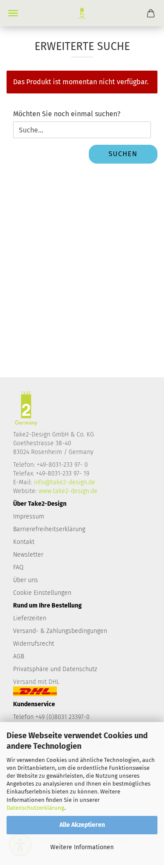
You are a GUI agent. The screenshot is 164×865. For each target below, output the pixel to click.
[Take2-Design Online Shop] (82, 13)
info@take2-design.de (64, 482)
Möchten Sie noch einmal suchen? (66, 114)
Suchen (122, 154)
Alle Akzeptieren (82, 825)
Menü (13, 13)
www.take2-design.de (68, 491)
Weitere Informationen (82, 847)
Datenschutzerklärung (35, 807)
